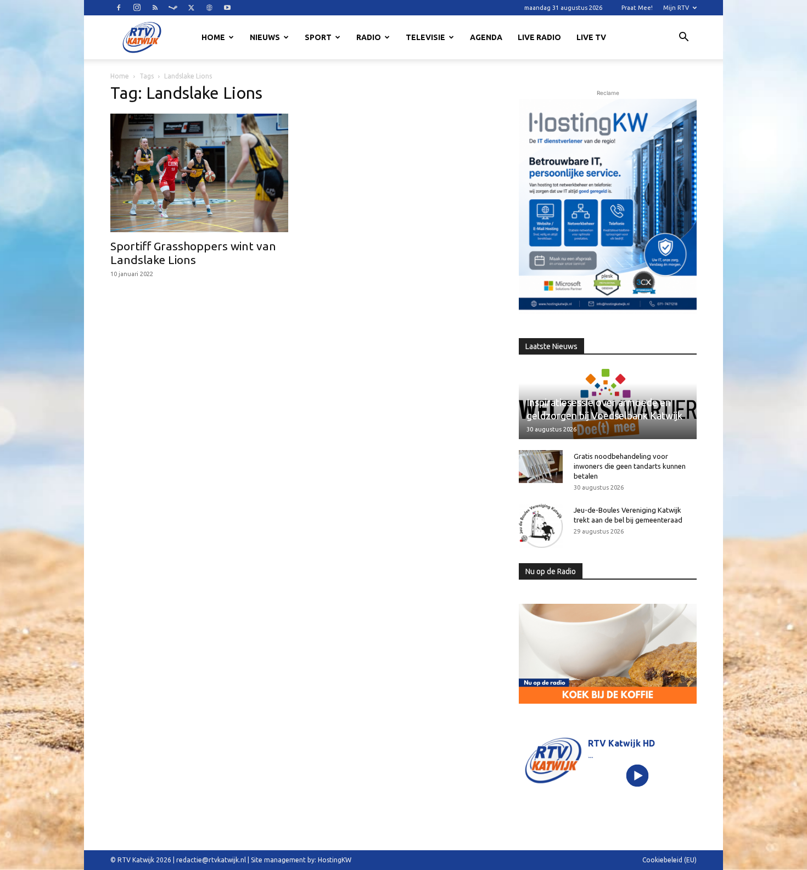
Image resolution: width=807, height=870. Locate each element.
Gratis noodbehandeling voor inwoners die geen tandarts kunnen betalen (630, 466)
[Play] (638, 775)
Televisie (425, 37)
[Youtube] (227, 7)
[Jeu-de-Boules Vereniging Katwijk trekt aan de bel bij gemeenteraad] (541, 526)
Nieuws (265, 37)
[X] (191, 7)
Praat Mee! (637, 7)
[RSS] (155, 7)
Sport (318, 37)
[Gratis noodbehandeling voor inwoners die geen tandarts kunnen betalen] (541, 466)
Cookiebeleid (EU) (669, 859)
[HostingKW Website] (608, 206)
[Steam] (173, 7)
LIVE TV (591, 37)
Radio (368, 37)
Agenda (486, 37)
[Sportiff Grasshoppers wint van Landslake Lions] (199, 173)
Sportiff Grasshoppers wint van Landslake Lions (193, 252)
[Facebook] (118, 7)
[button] (683, 38)
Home (213, 37)
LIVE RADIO (539, 37)
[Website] (209, 7)
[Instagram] (136, 7)
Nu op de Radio (550, 571)
